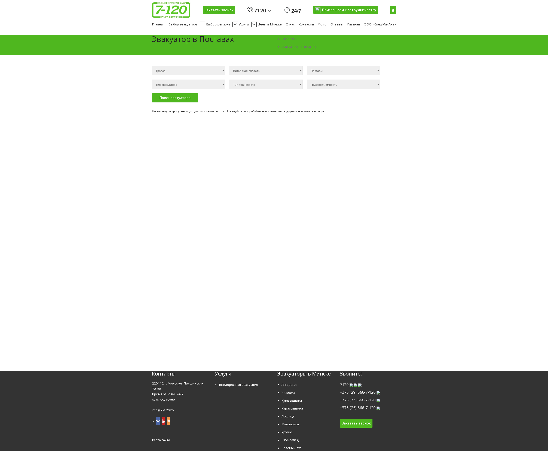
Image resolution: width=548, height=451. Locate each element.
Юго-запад (290, 440)
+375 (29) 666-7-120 (358, 392)
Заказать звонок (219, 10)
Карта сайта (161, 440)
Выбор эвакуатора (183, 24)
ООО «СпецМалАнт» (380, 24)
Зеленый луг (291, 448)
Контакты (306, 24)
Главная (158, 24)
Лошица (288, 416)
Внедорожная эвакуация (238, 384)
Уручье (287, 432)
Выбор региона (218, 24)
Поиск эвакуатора (175, 97)
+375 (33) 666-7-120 (358, 399)
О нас (290, 24)
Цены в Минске (270, 24)
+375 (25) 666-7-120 (358, 407)
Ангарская (289, 384)
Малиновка (290, 424)
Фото (322, 24)
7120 (259, 9)
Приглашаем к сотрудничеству (349, 9)
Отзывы (337, 24)
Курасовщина (292, 408)
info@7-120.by (163, 410)
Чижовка (288, 392)
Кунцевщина (291, 400)
